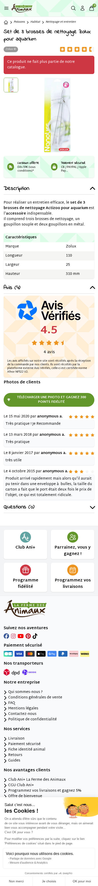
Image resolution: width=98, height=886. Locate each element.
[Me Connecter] (82, 8)
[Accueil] (6, 22)
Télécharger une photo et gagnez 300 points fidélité (51, 400)
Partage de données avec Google (31, 858)
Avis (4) (12, 288)
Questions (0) (19, 507)
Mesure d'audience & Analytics (29, 862)
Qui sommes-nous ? (25, 692)
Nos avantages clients (27, 770)
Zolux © (10, 49)
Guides (14, 761)
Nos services (17, 729)
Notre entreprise (22, 682)
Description (16, 189)
